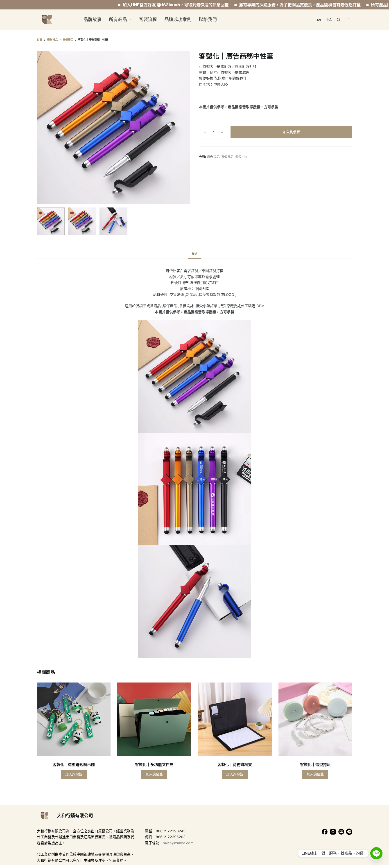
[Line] (376, 853)
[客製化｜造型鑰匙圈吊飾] (74, 719)
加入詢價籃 (291, 132)
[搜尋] (338, 19)
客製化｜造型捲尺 (315, 764)
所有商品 (118, 19)
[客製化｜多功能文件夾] (154, 719)
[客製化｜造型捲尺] (315, 719)
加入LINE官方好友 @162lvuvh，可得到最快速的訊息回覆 (140, 4)
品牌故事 (93, 19)
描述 (194, 253)
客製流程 (148, 19)
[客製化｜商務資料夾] (235, 719)
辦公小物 (241, 156)
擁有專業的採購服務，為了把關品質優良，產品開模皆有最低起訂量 (264, 4)
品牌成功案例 (177, 19)
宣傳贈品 (227, 156)
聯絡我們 (208, 19)
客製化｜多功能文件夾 (154, 764)
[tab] (194, 254)
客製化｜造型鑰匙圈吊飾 (74, 764)
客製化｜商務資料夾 (234, 764)
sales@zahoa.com (178, 843)
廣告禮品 (213, 156)
